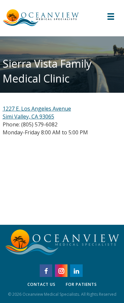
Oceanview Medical (41, 16)
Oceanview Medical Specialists (62, 245)
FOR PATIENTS (81, 284)
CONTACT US (41, 284)
